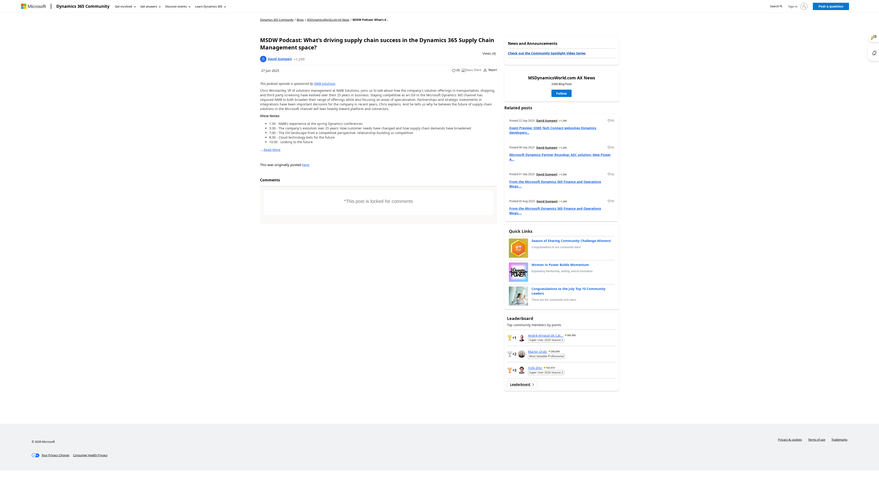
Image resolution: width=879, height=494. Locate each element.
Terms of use (816, 440)
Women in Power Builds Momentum (560, 265)
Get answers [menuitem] (148, 6)
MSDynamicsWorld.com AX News (328, 20)
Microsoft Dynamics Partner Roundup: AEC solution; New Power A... (560, 157)
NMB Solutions (324, 83)
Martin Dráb (537, 351)
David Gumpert (280, 59)
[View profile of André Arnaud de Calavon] (521, 337)
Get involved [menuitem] (123, 6)
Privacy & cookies (790, 440)
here (305, 164)
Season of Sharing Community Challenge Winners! (571, 241)
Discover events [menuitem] (176, 6)
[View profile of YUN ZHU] (521, 370)
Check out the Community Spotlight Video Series (547, 53)
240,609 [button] (555, 351)
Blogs (300, 20)
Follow (561, 93)
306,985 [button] (571, 335)
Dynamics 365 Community (82, 6)
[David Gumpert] (263, 59)
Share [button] (477, 70)
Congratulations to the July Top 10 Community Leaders (568, 291)
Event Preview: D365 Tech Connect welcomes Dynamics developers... (552, 130)
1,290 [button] (300, 59)
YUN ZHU (535, 367)
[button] (776, 6)
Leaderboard (520, 384)
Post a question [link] (831, 6)
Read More (272, 150)
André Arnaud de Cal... (545, 335)
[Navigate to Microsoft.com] (33, 6)
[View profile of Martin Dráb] (521, 354)
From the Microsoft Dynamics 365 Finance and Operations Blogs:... (555, 184)
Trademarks (839, 440)
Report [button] (492, 70)
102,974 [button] (550, 367)
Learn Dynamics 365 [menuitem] (208, 6)
